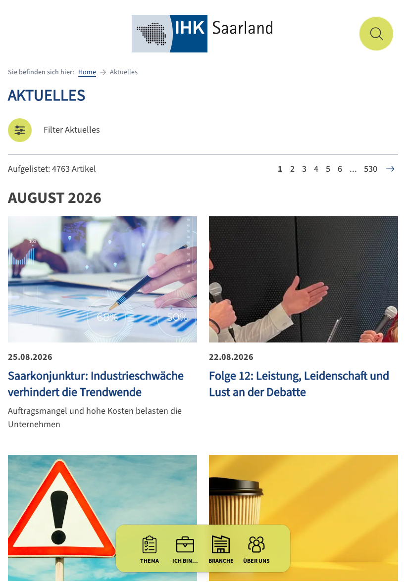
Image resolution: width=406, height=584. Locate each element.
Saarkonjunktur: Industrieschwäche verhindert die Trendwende (96, 384)
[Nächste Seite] (390, 169)
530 (370, 169)
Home (87, 72)
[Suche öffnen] (376, 33)
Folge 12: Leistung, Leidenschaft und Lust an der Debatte (299, 384)
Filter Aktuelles (72, 130)
